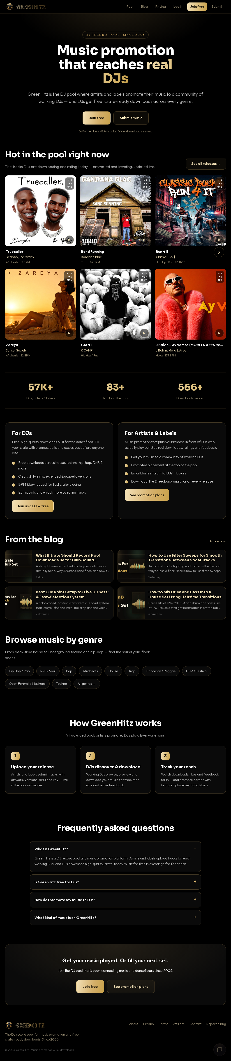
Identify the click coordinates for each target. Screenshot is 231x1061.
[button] (69, 240)
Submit (217, 6)
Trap (132, 671)
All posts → (218, 541)
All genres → (87, 683)
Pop (69, 671)
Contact (195, 1024)
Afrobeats (90, 671)
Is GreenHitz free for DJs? (57, 882)
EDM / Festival (196, 671)
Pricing (160, 6)
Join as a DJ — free (33, 506)
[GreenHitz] (26, 7)
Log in (177, 6)
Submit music (131, 118)
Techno (61, 683)
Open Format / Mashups (27, 683)
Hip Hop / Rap (19, 671)
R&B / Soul (47, 671)
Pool (130, 6)
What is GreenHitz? (51, 848)
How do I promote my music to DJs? (65, 899)
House (113, 671)
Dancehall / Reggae (161, 671)
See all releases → (206, 163)
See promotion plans (147, 495)
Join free (197, 6)
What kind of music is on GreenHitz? (65, 917)
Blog (144, 6)
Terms (163, 1024)
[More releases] (219, 252)
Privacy (148, 1024)
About (133, 1024)
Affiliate (179, 1024)
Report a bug (216, 1024)
